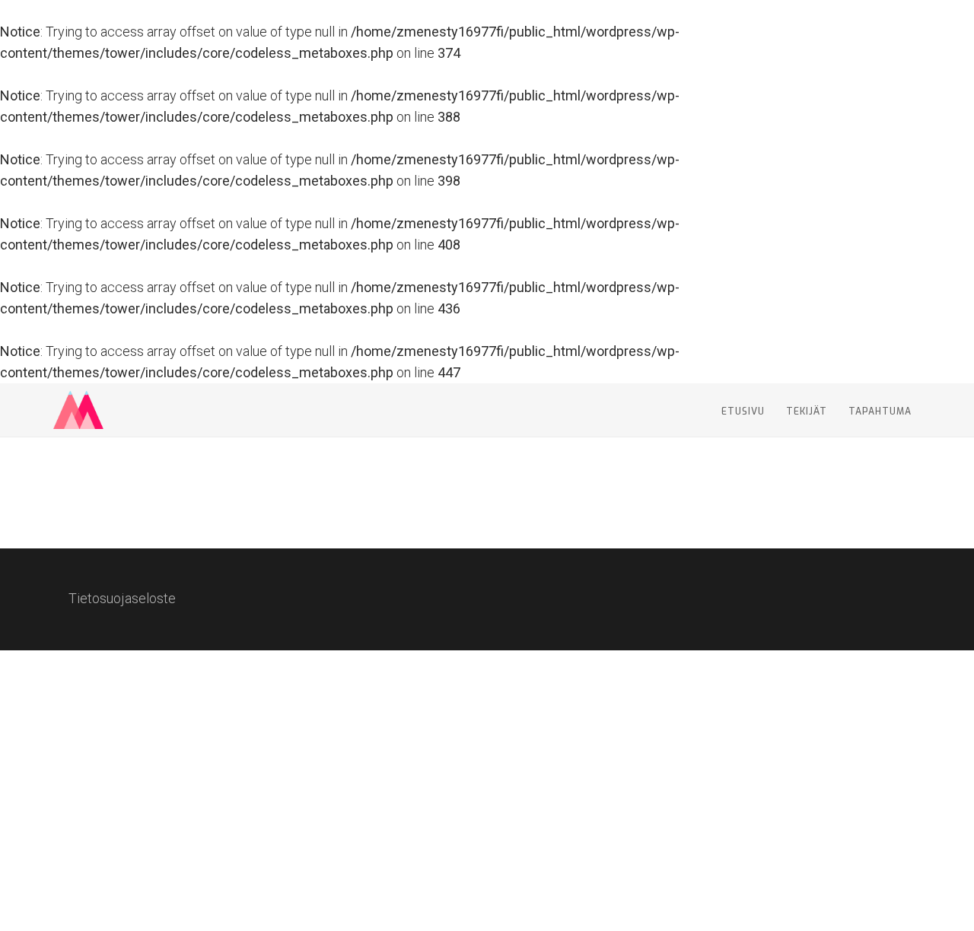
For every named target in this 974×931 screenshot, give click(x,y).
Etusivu (743, 411)
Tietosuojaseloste (122, 598)
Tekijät (806, 411)
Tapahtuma (880, 411)
